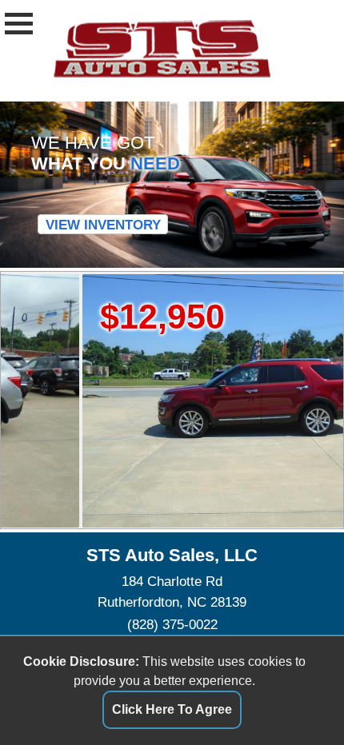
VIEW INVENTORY (103, 225)
